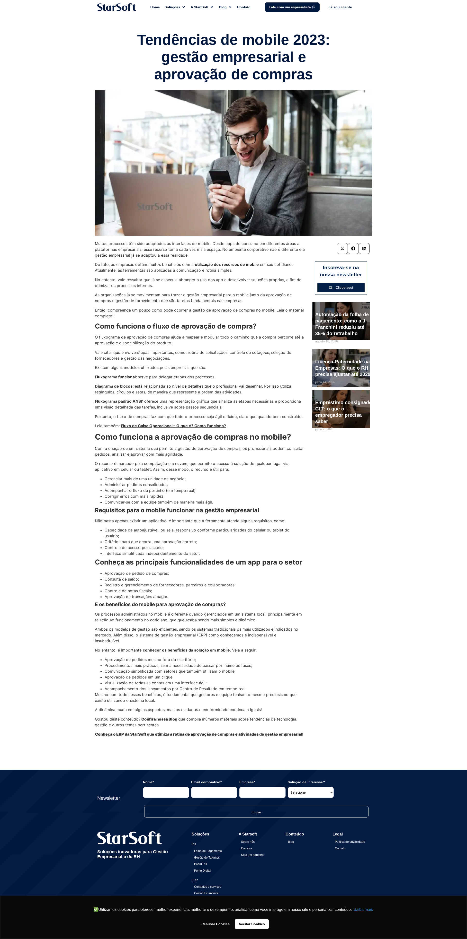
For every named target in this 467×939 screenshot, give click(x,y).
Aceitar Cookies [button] (252, 924)
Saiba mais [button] (363, 909)
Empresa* (247, 782)
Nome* (148, 782)
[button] (342, 248)
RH (194, 844)
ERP (195, 880)
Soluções (200, 834)
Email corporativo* (206, 782)
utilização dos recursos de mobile (227, 264)
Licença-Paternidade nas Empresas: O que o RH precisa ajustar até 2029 (343, 368)
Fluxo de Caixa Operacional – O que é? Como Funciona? (173, 425)
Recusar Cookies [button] (215, 924)
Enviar (256, 812)
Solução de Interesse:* (306, 782)
